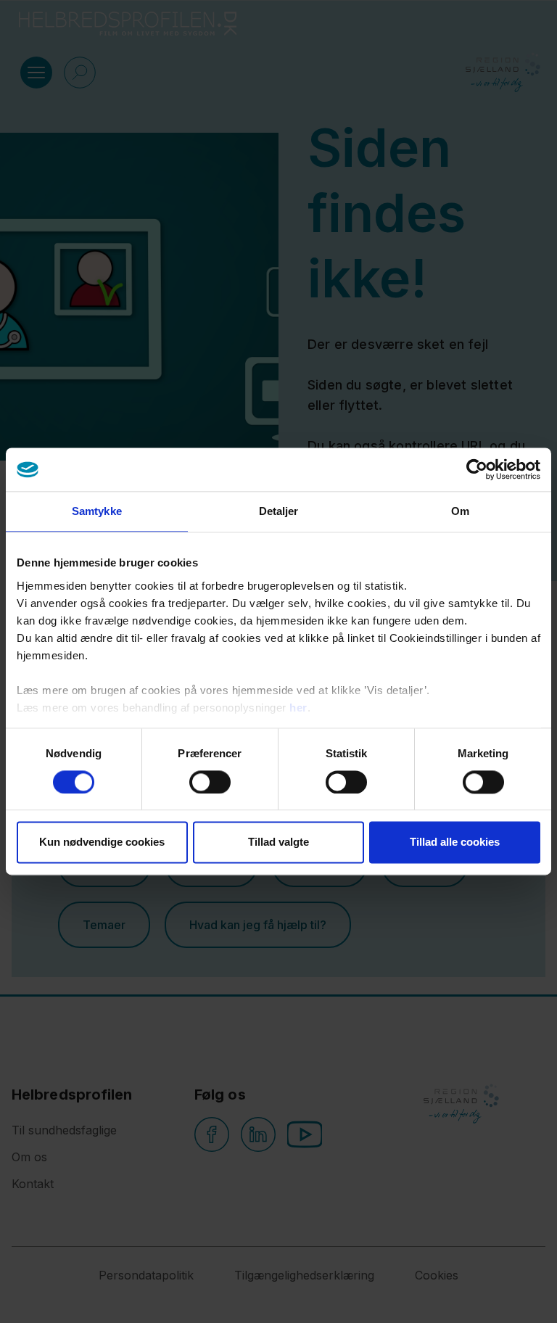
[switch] (210, 782)
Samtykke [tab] (97, 511)
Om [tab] (460, 511)
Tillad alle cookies (455, 842)
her (298, 707)
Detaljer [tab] (279, 511)
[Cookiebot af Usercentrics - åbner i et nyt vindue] (476, 469)
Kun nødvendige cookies (102, 842)
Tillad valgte (278, 842)
